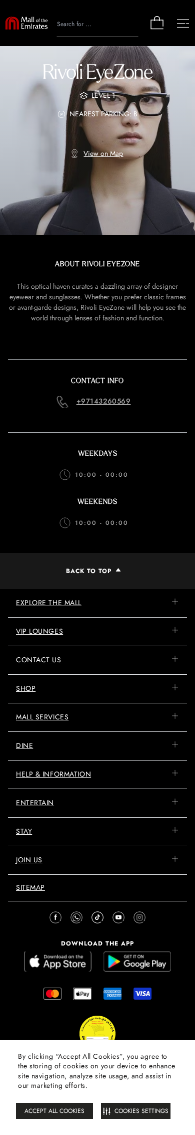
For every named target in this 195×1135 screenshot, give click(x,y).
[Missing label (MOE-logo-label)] (26, 23)
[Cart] (157, 28)
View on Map (103, 153)
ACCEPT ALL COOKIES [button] (54, 1110)
